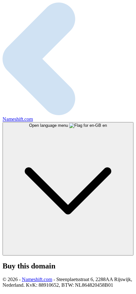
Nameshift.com (37, 279)
